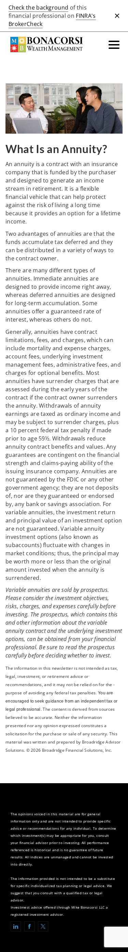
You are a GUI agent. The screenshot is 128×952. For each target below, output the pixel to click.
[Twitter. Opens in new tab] (43, 926)
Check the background (38, 7)
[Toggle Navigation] (114, 45)
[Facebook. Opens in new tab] (29, 926)
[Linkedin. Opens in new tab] (16, 926)
